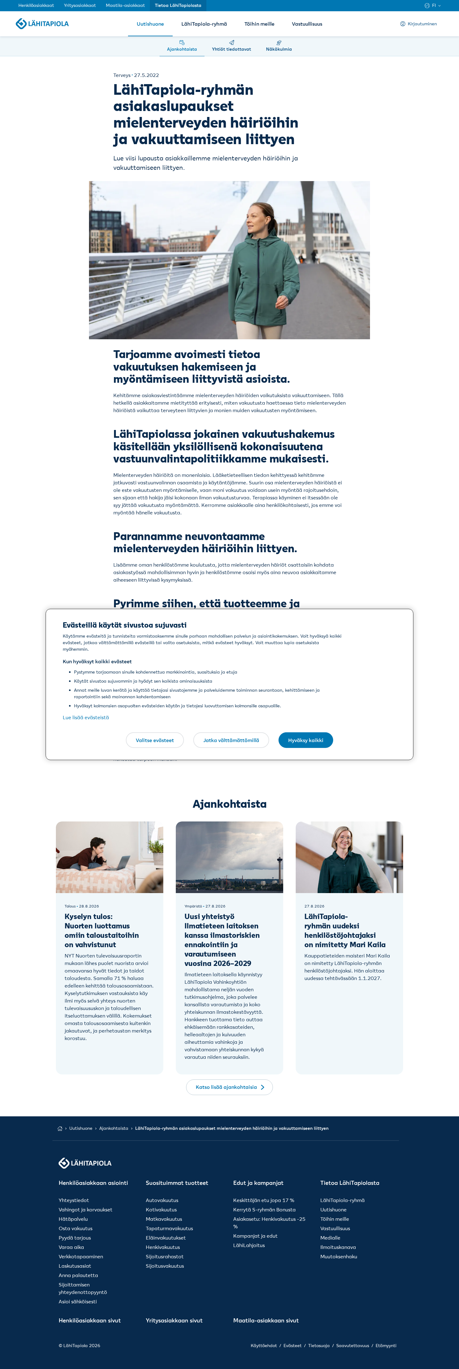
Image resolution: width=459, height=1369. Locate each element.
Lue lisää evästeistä (86, 717)
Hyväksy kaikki (305, 740)
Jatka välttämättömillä (231, 740)
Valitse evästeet (155, 740)
